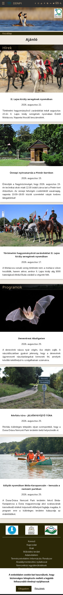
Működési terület (31, 551)
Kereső (31, 541)
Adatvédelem (31, 555)
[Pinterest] (44, 3)
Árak (31, 548)
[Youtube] (41, 3)
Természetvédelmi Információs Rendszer (31, 558)
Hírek (7, 47)
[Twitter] (53, 3)
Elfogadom (23, 588)
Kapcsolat (32, 545)
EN (57, 3)
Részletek (40, 588)
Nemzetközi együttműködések (31, 565)
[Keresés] (60, 3)
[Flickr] (50, 3)
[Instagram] (38, 3)
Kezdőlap (7, 33)
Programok (12, 287)
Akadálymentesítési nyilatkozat (31, 562)
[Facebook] (35, 3)
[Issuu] (47, 3)
